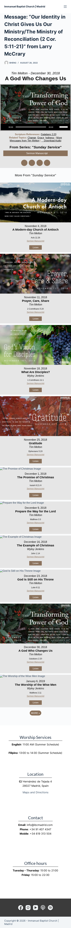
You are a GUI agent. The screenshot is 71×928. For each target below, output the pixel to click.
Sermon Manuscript (37, 153)
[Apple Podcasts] (42, 907)
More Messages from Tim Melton (36, 139)
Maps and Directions (35, 792)
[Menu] (65, 6)
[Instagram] (28, 907)
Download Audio (52, 140)
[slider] (64, 127)
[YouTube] (35, 907)
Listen (35, 247)
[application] (35, 127)
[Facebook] (20, 907)
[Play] (5, 127)
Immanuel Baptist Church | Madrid (24, 6)
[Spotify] (50, 907)
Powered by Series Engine (35, 722)
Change (32, 137)
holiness (49, 137)
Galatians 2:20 (48, 134)
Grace (40, 137)
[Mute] (56, 127)
